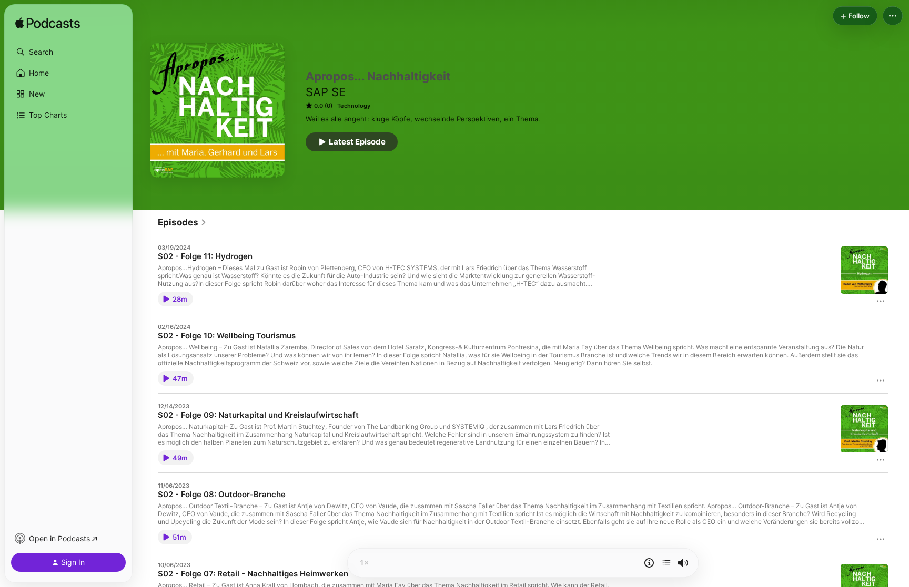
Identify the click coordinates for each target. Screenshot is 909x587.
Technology (353, 105)
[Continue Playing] (666, 562)
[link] (182, 222)
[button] (68, 52)
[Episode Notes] (649, 562)
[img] (47, 23)
